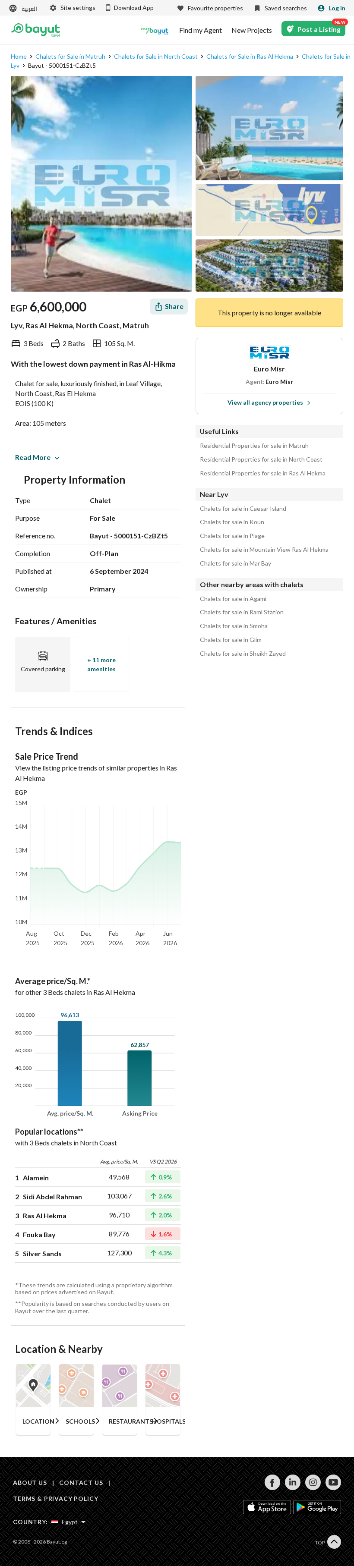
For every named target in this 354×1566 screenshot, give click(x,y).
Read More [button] (33, 457)
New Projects (251, 30)
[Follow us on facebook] (272, 1487)
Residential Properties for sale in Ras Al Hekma (263, 473)
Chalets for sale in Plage (232, 535)
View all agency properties (265, 402)
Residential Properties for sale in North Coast (261, 459)
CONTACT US (81, 1482)
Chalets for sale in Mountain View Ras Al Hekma (264, 549)
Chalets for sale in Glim (231, 639)
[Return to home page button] (36, 30)
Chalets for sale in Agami (233, 598)
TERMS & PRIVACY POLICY (55, 1498)
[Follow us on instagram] (313, 1487)
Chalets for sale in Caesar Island (243, 508)
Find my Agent (200, 30)
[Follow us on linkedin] (292, 1487)
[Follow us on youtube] (333, 1487)
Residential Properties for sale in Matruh (254, 445)
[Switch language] (24, 8)
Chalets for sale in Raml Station (242, 612)
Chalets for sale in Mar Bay (235, 563)
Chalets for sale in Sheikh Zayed (243, 653)
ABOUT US (30, 1482)
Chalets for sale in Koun (232, 522)
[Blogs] (154, 30)
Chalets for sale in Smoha (234, 626)
